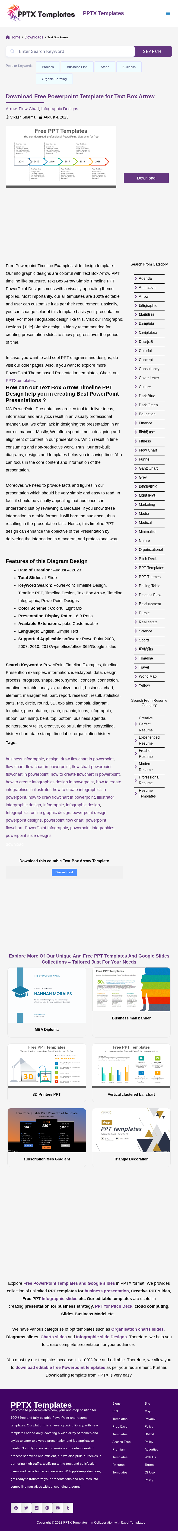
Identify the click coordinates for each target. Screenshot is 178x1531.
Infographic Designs (59, 108)
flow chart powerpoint (91, 766)
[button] (16, 1508)
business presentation (107, 1291)
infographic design (83, 805)
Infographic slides (59, 1298)
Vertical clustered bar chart (131, 1094)
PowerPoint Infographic (46, 828)
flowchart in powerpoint (27, 774)
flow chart (15, 766)
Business (129, 67)
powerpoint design (89, 812)
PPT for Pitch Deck (113, 1306)
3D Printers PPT (47, 1094)
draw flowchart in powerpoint (87, 759)
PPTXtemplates (20, 380)
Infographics (17, 812)
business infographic (25, 759)
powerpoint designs (24, 820)
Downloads (34, 37)
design (52, 759)
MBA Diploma (47, 1029)
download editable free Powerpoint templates (60, 1367)
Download (64, 872)
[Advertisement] (146, 149)
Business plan (77, 67)
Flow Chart (29, 108)
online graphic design (50, 812)
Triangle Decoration (131, 1159)
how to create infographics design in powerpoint (50, 782)
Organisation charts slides (137, 1329)
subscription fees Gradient (46, 1159)
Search (152, 51)
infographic (53, 805)
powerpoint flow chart (63, 820)
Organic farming (54, 79)
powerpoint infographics (92, 828)
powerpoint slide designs (28, 835)
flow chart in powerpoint (48, 766)
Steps (105, 67)
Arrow (11, 108)
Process (48, 67)
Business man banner (131, 1018)
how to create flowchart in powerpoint (85, 774)
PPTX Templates (103, 13)
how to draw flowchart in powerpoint (62, 797)
